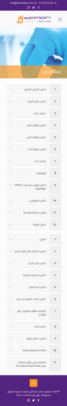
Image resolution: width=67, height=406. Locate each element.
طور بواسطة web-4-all (28, 395)
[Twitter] (34, 7)
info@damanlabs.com (21, 3)
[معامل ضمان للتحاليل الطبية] (33, 19)
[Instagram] (29, 7)
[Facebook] (39, 7)
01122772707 (46, 3)
